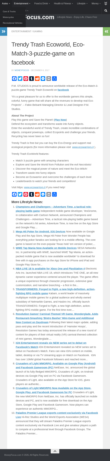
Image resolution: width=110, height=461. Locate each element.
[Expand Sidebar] (3, 31)
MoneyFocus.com (29, 17)
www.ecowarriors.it (83, 147)
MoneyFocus (22, 70)
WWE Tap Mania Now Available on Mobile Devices (46, 248)
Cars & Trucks (9, 11)
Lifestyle (81, 3)
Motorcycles (8, 17)
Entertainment (21, 3)
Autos (5, 3)
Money (95, 3)
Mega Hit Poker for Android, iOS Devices (40, 231)
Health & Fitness (62, 3)
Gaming (37, 31)
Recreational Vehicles (12, 23)
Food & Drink (41, 3)
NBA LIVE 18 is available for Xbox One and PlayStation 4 (50, 268)
